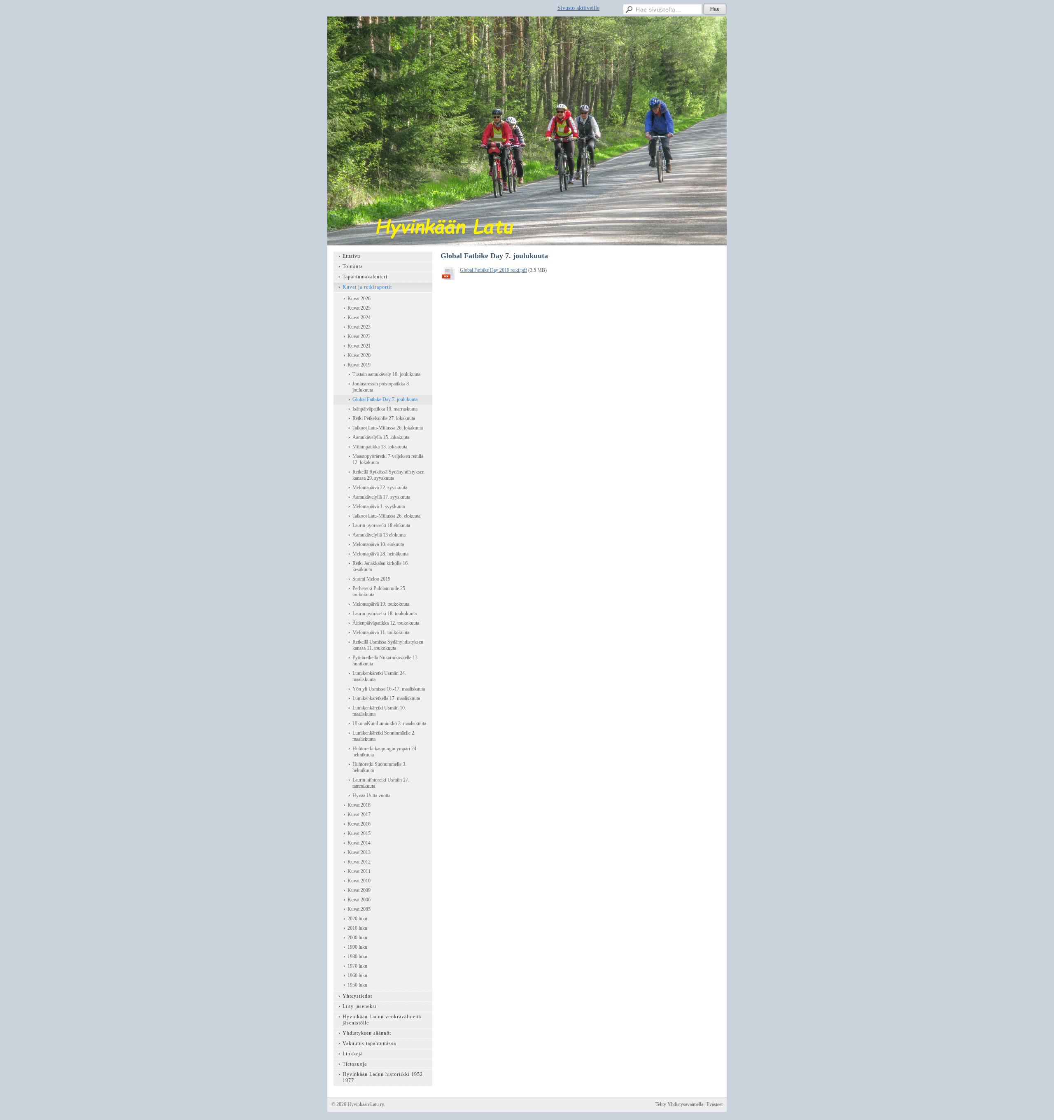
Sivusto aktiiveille (578, 8)
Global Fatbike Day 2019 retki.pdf (493, 270)
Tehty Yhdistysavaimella (679, 1104)
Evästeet (715, 1104)
